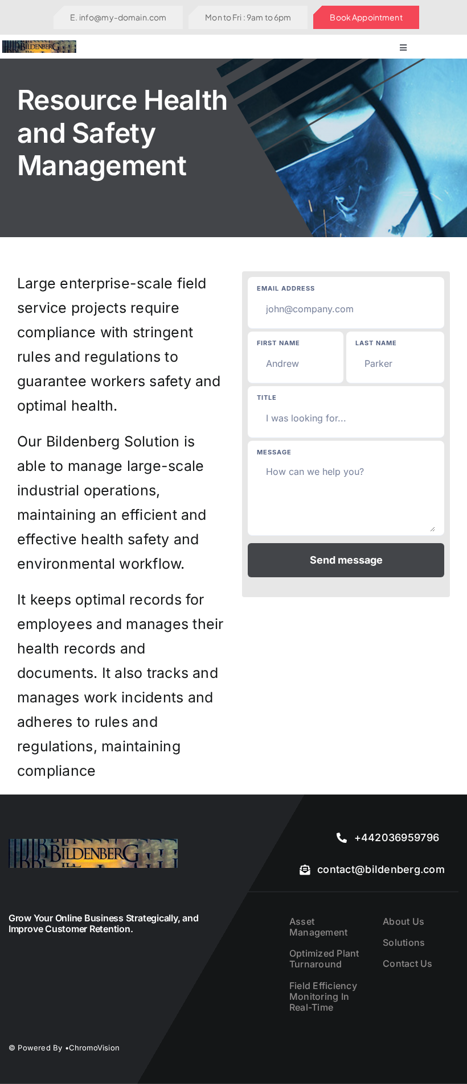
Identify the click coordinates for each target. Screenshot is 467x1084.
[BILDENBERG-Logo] (39, 45)
